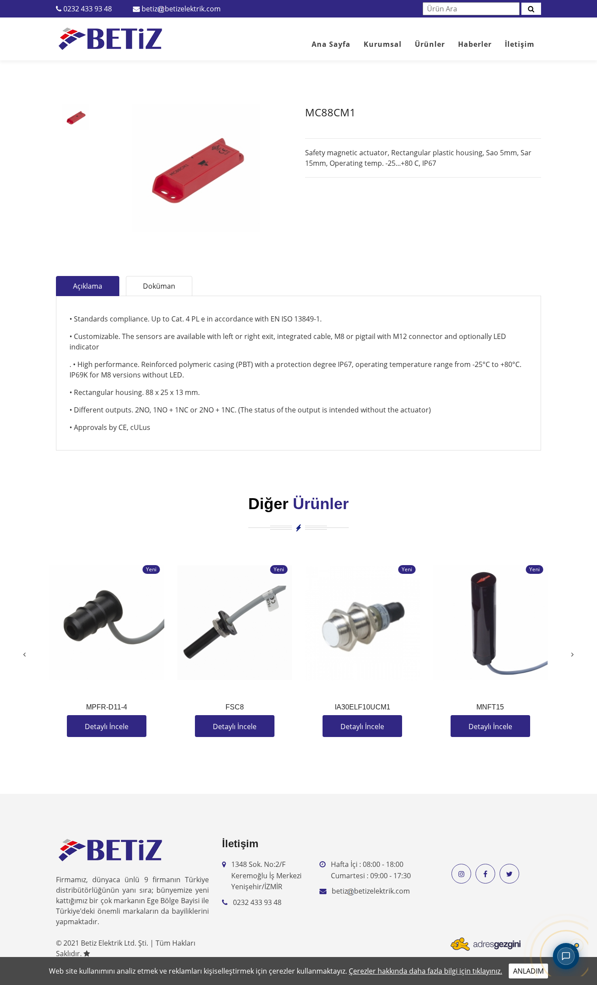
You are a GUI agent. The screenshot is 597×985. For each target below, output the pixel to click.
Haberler (475, 44)
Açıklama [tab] (87, 286)
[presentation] (24, 654)
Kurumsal (383, 44)
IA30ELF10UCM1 (362, 707)
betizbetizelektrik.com (181, 9)
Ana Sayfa (331, 44)
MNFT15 (490, 707)
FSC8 (235, 707)
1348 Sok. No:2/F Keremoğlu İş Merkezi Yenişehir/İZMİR (266, 875)
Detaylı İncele (106, 726)
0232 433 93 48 (87, 9)
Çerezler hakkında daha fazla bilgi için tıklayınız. (425, 971)
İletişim (520, 44)
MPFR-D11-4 (106, 707)
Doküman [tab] (159, 286)
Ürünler (430, 44)
